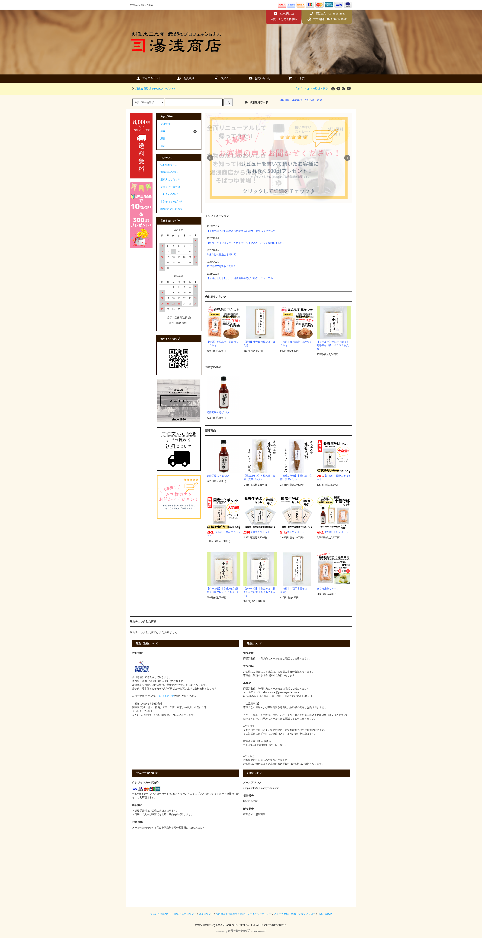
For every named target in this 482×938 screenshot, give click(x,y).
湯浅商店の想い (169, 172)
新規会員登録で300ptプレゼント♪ (155, 88)
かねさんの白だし (170, 194)
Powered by (221, 931)
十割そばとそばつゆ (171, 201)
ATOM (328, 914)
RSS (320, 914)
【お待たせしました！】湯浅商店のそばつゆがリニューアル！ (241, 278)
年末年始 (297, 100)
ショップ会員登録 (170, 187)
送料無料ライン (169, 165)
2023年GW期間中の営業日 (221, 266)
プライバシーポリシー (259, 914)
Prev (210, 158)
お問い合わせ (263, 78)
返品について (206, 914)
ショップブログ (306, 914)
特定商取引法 (166, 696)
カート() (299, 78)
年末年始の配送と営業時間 (221, 254)
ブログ (298, 88)
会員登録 (188, 78)
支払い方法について (161, 914)
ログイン (225, 78)
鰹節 (319, 100)
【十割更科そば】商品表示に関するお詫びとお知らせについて (241, 231)
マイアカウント (151, 78)
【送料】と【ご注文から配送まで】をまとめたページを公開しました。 (246, 243)
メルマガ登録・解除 (316, 88)
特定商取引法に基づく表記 (230, 914)
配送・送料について (185, 914)
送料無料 (285, 100)
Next (347, 158)
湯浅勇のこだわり (170, 179)
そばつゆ (309, 100)
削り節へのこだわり (171, 209)
